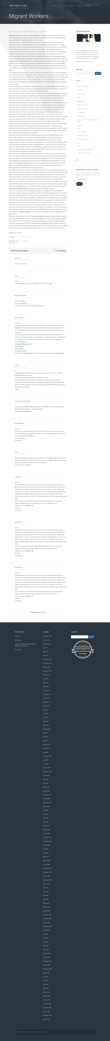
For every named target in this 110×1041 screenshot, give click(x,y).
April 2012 (45, 733)
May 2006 (45, 818)
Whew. (14, 243)
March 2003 (46, 949)
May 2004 (45, 895)
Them (64, 5)
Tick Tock (17, 636)
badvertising (18, 640)
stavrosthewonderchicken (29, 31)
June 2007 (45, 779)
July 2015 (45, 648)
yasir (16, 275)
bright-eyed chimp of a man (19, 61)
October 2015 (46, 640)
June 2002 (45, 980)
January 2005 (46, 864)
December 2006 (47, 795)
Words (53, 5)
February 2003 (46, 953)
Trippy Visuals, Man (82, 135)
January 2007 (46, 791)
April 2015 (45, 655)
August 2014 (46, 675)
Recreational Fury (82, 112)
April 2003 (45, 946)
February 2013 (46, 729)
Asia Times (50, 188)
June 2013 (45, 713)
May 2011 (45, 740)
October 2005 (46, 845)
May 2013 (45, 717)
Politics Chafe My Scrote (84, 153)
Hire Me (97, 5)
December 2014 (47, 659)
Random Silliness (81, 131)
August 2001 (46, 1019)
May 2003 (45, 942)
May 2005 (45, 853)
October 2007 (46, 768)
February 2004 (46, 907)
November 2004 (47, 872)
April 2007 (45, 783)
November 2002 (47, 961)
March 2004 (46, 903)
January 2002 (46, 1000)
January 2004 (46, 911)
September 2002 (47, 969)
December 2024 (47, 636)
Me (59, 5)
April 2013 (45, 721)
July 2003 (45, 934)
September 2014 (47, 671)
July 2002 (45, 976)
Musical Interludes (82, 105)
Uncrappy (28, 237)
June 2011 (45, 737)
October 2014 (46, 667)
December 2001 (47, 1004)
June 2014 (45, 679)
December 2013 (47, 694)
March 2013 (46, 725)
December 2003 (47, 915)
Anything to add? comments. (16, 232)
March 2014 (46, 686)
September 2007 (47, 771)
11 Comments (43, 31)
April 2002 (45, 988)
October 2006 (46, 798)
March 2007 (46, 787)
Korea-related (20, 237)
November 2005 (47, 841)
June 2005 (45, 849)
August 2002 (46, 973)
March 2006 (46, 826)
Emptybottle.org (18, 6)
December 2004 (47, 868)
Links (78, 145)
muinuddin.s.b (19, 423)
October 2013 (46, 698)
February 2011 (46, 744)
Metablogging (80, 101)
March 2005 (46, 856)
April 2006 (45, 822)
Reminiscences (81, 116)
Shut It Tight (18, 650)
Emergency (80, 90)
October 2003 (46, 922)
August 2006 (46, 806)
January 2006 (46, 833)
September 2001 (47, 1015)
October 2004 (46, 876)
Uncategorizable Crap (83, 139)
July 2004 (45, 887)
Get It (79, 184)
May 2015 (45, 651)
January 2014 (46, 690)
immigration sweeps (24, 211)
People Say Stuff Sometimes (85, 149)
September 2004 (47, 880)
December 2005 (47, 837)
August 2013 (46, 706)
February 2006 (46, 829)
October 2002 (46, 965)
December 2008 (47, 756)
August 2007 (46, 775)
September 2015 (47, 644)
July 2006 (45, 810)
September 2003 (47, 926)
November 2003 (47, 918)
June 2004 (45, 891)
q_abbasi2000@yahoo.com (23, 344)
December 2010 (47, 748)
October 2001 (46, 1011)
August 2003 (46, 930)
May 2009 (45, 752)
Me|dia (79, 97)
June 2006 (45, 814)
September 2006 (47, 802)
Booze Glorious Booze (83, 86)
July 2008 (45, 760)
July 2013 (45, 710)
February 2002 (46, 996)
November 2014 (47, 663)
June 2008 (45, 764)
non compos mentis (82, 108)
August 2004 (46, 884)
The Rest (71, 5)
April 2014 (45, 682)
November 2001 (47, 1007)
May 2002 (45, 984)
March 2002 (46, 992)
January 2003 (46, 957)
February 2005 (46, 860)
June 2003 (45, 938)
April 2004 (45, 899)
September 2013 (47, 702)
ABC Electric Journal (39, 35)
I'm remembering (19, 241)
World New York (14, 35)
